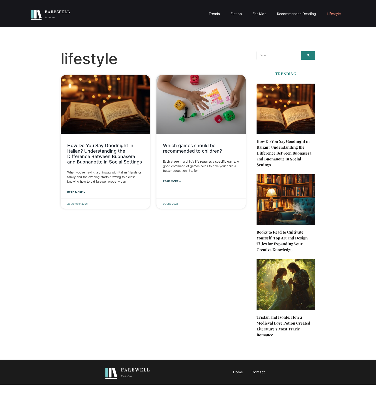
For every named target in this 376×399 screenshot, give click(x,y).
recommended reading (296, 14)
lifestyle (334, 14)
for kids (259, 14)
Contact (258, 372)
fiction (236, 14)
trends (214, 14)
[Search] (308, 55)
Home (238, 372)
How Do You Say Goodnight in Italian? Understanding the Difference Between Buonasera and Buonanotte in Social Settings (104, 154)
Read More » (76, 192)
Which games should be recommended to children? (192, 148)
